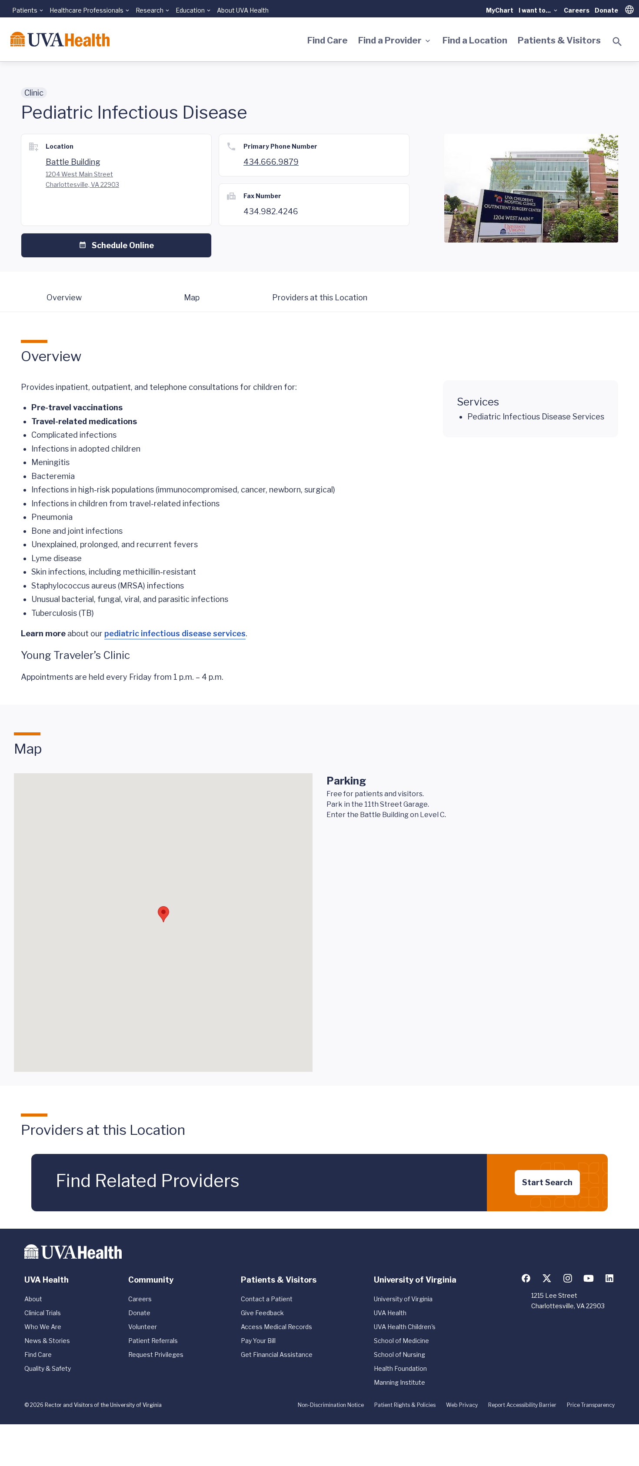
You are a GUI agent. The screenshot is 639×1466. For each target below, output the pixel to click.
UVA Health (390, 1312)
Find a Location (475, 40)
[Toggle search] (617, 42)
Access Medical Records (276, 1326)
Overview (64, 297)
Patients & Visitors (559, 40)
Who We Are (42, 1326)
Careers (576, 10)
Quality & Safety (47, 1368)
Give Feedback (262, 1312)
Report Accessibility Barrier (522, 1405)
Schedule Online (123, 245)
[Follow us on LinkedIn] (609, 1278)
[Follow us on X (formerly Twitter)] (547, 1278)
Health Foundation (400, 1368)
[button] (163, 914)
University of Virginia (403, 1299)
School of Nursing (399, 1354)
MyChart (499, 10)
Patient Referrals (153, 1340)
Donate (606, 10)
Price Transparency (591, 1405)
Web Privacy (462, 1405)
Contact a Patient (267, 1299)
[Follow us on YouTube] (588, 1278)
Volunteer (142, 1326)
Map (192, 297)
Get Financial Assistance (277, 1354)
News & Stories (47, 1340)
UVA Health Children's (405, 1326)
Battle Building (73, 161)
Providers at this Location (319, 297)
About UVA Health (243, 10)
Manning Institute (399, 1382)
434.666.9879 (271, 161)
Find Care (327, 40)
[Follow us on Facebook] (526, 1278)
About (33, 1299)
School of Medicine (401, 1340)
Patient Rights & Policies (405, 1405)
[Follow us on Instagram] (567, 1278)
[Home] (60, 39)
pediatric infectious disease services (175, 633)
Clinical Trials (42, 1312)
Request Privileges (155, 1354)
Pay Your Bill (258, 1340)
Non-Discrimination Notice (331, 1405)
